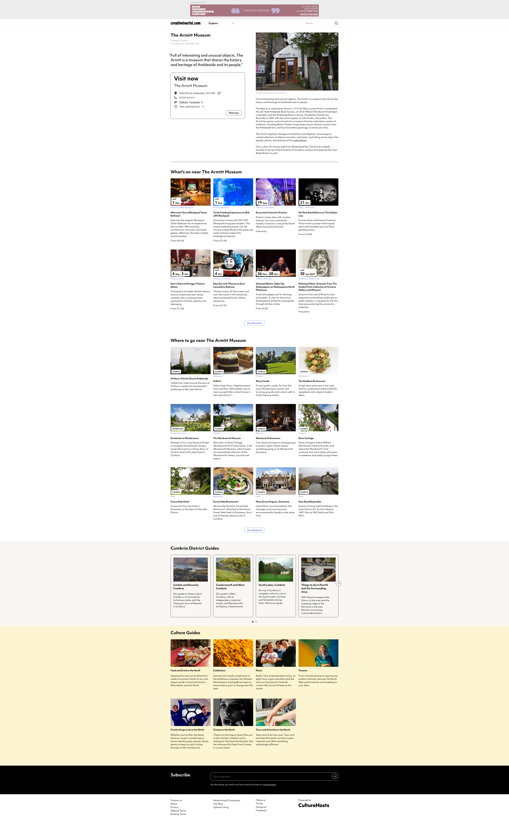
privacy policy (269, 784)
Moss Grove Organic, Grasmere (272, 501)
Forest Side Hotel (180, 501)
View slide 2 (256, 622)
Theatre (303, 670)
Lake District (299, 140)
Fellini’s (217, 381)
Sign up (335, 776)
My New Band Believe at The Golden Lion (318, 214)
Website (183, 102)
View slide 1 (252, 622)
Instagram (261, 807)
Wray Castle (262, 381)
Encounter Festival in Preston (271, 212)
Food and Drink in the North (185, 670)
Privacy (174, 807)
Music (259, 670)
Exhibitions (219, 670)
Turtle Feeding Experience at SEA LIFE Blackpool (231, 214)
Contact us (176, 800)
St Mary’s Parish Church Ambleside (189, 378)
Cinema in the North (224, 729)
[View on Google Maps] (219, 93)
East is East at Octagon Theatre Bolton (188, 285)
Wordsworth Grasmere (268, 438)
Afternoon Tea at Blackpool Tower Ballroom (189, 214)
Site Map (218, 803)
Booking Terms (178, 814)
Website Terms (178, 810)
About (174, 803)
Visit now (234, 112)
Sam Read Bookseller (310, 501)
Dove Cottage (306, 438)
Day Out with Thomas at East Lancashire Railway (229, 285)
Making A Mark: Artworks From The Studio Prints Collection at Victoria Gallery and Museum (318, 286)
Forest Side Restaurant (225, 501)
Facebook (194, 102)
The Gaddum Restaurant (312, 381)
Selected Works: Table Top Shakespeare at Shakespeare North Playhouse (275, 286)
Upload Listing (221, 807)
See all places (254, 530)
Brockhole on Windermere (185, 438)
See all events (254, 323)
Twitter (259, 803)
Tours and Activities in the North (273, 729)
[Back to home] (186, 24)
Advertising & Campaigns (226, 800)
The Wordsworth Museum (227, 438)
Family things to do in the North (187, 729)
